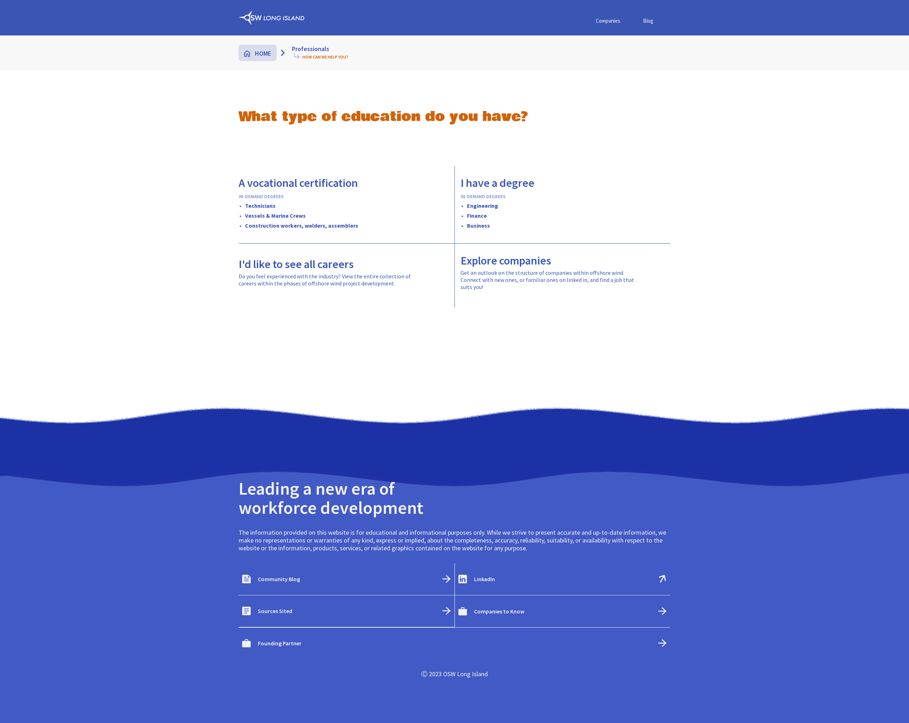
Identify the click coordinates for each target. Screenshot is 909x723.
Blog (648, 20)
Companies (608, 20)
